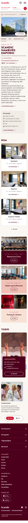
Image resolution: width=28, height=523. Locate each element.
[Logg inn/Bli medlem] (20, 2)
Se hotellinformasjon (7, 106)
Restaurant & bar (19, 39)
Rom (10, 39)
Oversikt (3, 39)
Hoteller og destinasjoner (10, 14)
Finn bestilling (5, 487)
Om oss (3, 468)
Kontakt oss (4, 476)
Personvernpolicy (5, 510)
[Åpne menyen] (25, 2)
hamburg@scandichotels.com (10, 60)
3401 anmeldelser (10, 63)
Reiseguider (5, 435)
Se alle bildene (20, 34)
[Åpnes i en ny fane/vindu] (6, 497)
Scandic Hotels (5, 457)
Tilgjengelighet (6, 441)
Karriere (3, 462)
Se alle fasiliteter (8, 130)
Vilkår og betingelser (6, 484)
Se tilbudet (14, 373)
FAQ (2, 479)
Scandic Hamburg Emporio (23, 14)
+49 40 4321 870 (7, 58)
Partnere (3, 465)
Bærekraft (4, 447)
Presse (3, 459)
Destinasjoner (5, 429)
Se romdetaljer (13, 166)
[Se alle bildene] (14, 27)
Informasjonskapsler (17, 510)
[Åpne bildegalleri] (14, 151)
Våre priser (4, 481)
